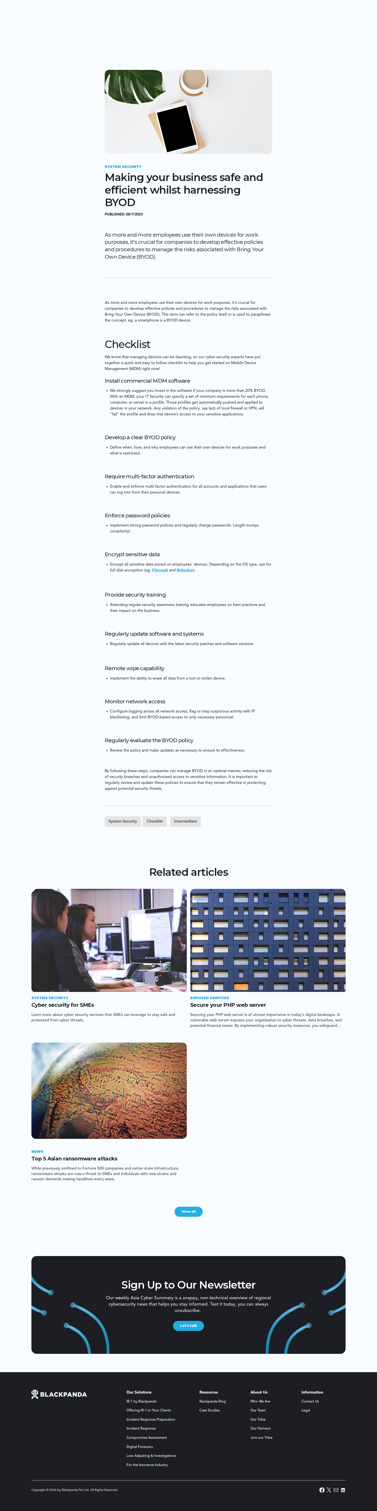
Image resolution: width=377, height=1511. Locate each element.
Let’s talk (188, 1326)
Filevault (160, 570)
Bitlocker (185, 570)
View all (189, 1211)
